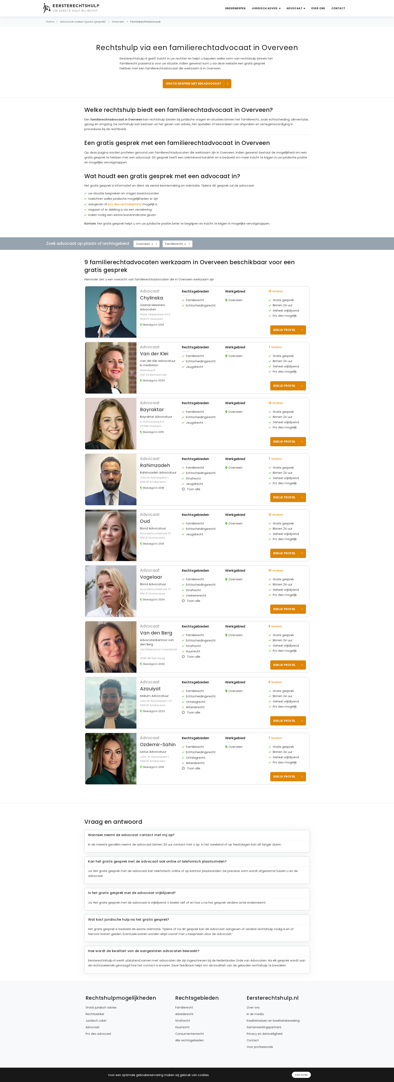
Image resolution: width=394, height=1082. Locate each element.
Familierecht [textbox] (174, 244)
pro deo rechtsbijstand (125, 204)
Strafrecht (182, 1021)
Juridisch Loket (96, 1021)
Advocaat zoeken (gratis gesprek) (83, 21)
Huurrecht (182, 1027)
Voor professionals (260, 1047)
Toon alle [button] (193, 489)
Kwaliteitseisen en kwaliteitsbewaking (273, 1021)
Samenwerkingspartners (264, 1027)
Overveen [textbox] (143, 244)
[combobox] (146, 243)
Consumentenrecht (189, 1034)
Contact (338, 8)
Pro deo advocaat (98, 1034)
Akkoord (301, 1074)
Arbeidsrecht (184, 1014)
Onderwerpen (235, 8)
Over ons (318, 8)
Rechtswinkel (95, 1014)
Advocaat (294, 8)
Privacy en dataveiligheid (264, 1034)
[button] (197, 312)
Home (50, 21)
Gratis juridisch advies (101, 1007)
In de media (255, 1014)
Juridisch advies (265, 8)
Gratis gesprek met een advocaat (193, 83)
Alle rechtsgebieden (189, 1040)
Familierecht (184, 1007)
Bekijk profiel (284, 330)
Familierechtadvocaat (145, 21)
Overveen (118, 21)
